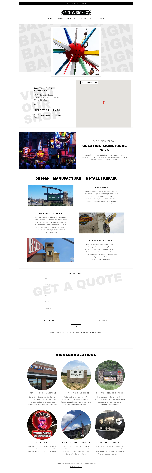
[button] (62, 116)
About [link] (93, 18)
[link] (76, 12)
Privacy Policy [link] (83, 332)
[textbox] (76, 278)
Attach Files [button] (50, 320)
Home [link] (51, 18)
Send (76, 326)
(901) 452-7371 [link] (40, 104)
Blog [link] (101, 18)
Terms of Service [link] (94, 332)
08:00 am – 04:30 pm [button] (51, 116)
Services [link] (83, 18)
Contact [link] (60, 18)
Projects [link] (71, 18)
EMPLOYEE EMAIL (76, 467)
